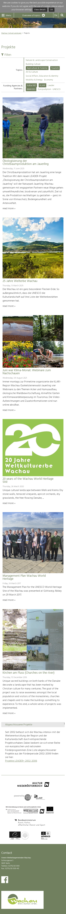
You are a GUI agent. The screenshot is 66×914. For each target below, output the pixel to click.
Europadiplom (44, 89)
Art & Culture (32, 72)
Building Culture (33, 64)
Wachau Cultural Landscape (11, 33)
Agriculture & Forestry (37, 68)
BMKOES (31, 89)
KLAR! (42, 85)
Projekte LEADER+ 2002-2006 (21, 761)
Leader (51, 85)
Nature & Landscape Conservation (42, 60)
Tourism (55, 68)
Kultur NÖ (31, 85)
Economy (48, 80)
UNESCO (57, 89)
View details (40, 10)
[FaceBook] (4, 880)
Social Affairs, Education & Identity (42, 76)
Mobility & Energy (34, 80)
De (55, 15)
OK (51, 10)
